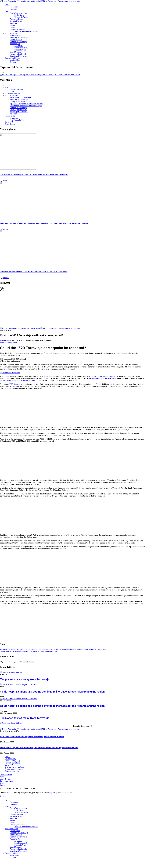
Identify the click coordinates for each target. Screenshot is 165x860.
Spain (8, 651)
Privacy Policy (51, 792)
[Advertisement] (82, 309)
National (58, 649)
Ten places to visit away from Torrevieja (24, 679)
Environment (41, 649)
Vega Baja (53, 651)
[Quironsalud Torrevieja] (10, 373)
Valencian (28, 651)
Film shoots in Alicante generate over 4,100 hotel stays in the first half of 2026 (34, 175)
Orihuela (64, 649)
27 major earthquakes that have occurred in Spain (23, 380)
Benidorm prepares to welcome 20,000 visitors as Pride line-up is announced (33, 272)
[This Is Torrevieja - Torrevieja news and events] (40, 1)
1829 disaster (14, 384)
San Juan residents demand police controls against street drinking (32, 736)
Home (2, 340)
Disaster (18, 649)
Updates (6, 181)
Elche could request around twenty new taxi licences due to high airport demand (39, 747)
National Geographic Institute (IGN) (102, 378)
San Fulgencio (79, 649)
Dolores (24, 649)
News (7, 340)
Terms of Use (66, 792)
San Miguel (89, 649)
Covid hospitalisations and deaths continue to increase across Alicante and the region (52, 691)
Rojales (71, 649)
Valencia (21, 651)
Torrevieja (14, 651)
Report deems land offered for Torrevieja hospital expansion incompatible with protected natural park (44, 223)
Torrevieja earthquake (106, 376)
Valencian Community (40, 651)
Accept (3, 796)
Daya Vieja (10, 649)
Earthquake (32, 649)
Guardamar (50, 649)
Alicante (3, 649)
